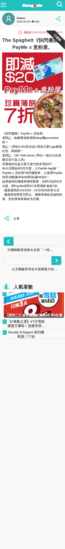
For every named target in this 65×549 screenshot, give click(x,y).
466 (37, 21)
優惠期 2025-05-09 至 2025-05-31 (43, 32)
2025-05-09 (23, 21)
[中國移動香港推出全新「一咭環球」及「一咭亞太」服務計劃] (32, 241)
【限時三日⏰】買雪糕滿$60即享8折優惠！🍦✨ (34, 315)
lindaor (21, 18)
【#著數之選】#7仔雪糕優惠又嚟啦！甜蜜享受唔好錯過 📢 (26, 326)
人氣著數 (23, 287)
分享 (16, 218)
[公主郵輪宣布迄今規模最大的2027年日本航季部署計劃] (32, 260)
